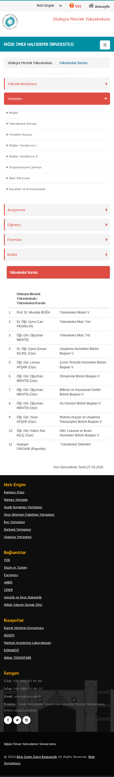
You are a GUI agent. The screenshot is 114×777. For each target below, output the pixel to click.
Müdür (13, 113)
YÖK (7, 560)
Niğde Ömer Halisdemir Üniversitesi (30, 744)
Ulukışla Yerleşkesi (18, 537)
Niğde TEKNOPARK (17, 657)
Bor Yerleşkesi (14, 522)
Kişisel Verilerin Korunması (24, 628)
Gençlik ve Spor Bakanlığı (23, 597)
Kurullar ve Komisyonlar (27, 189)
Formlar (14, 239)
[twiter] (17, 720)
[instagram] (26, 720)
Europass (11, 575)
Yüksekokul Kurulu (23, 124)
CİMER (8, 590)
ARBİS (8, 582)
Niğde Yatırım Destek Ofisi (23, 605)
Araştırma (16, 209)
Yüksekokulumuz (22, 83)
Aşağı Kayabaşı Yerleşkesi (23, 507)
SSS (78, 6)
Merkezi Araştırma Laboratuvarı (27, 643)
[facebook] (8, 720)
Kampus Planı (14, 492)
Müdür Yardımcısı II (23, 156)
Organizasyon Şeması (25, 167)
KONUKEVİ (11, 650)
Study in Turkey (15, 567)
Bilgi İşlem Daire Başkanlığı (37, 757)
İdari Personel (19, 178)
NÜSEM (9, 635)
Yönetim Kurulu (20, 134)
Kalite (12, 254)
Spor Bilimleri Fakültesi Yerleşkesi (29, 514)
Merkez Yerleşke (16, 500)
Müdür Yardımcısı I (23, 145)
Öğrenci (14, 224)
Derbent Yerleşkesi (17, 529)
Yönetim (14, 98)
